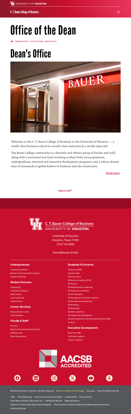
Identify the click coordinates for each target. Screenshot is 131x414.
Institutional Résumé (53, 400)
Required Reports (72, 400)
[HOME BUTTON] (12, 41)
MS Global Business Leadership (80, 287)
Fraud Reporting (25, 397)
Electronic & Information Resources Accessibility (30, 404)
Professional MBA (75, 269)
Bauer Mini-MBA (74, 333)
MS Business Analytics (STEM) (79, 280)
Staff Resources (16, 333)
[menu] (118, 12)
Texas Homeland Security (108, 390)
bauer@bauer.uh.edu (65, 253)
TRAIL (12, 397)
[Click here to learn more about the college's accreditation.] (65, 358)
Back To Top (65, 190)
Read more (113, 172)
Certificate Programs (76, 336)
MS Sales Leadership (76, 311)
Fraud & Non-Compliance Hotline (48, 397)
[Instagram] (54, 378)
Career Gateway (16, 315)
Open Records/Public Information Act (26, 400)
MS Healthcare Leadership (78, 290)
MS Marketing (73, 304)
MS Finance (72, 283)
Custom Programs (75, 340)
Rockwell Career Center (19, 311)
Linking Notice (71, 397)
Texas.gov (90, 390)
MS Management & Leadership (80, 301)
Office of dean (36, 41)
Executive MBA (74, 273)
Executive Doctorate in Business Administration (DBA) (89, 319)
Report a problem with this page (70, 390)
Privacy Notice (85, 397)
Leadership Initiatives (19, 290)
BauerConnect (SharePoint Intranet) (25, 329)
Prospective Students (19, 269)
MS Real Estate (73, 308)
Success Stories (16, 301)
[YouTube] (91, 378)
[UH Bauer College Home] (24, 12)
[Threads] (109, 378)
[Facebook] (17, 378)
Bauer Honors (16, 294)
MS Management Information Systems (83, 297)
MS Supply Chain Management (80, 315)
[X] (72, 378)
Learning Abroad (17, 297)
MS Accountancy (74, 276)
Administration (21, 41)
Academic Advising (18, 276)
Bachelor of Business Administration (25, 273)
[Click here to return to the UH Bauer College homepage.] (61, 223)
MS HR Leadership (75, 294)
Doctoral (71, 322)
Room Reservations (18, 336)
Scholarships (15, 287)
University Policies (18, 408)
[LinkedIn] (36, 378)
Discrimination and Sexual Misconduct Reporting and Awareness (81, 404)
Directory (14, 326)
